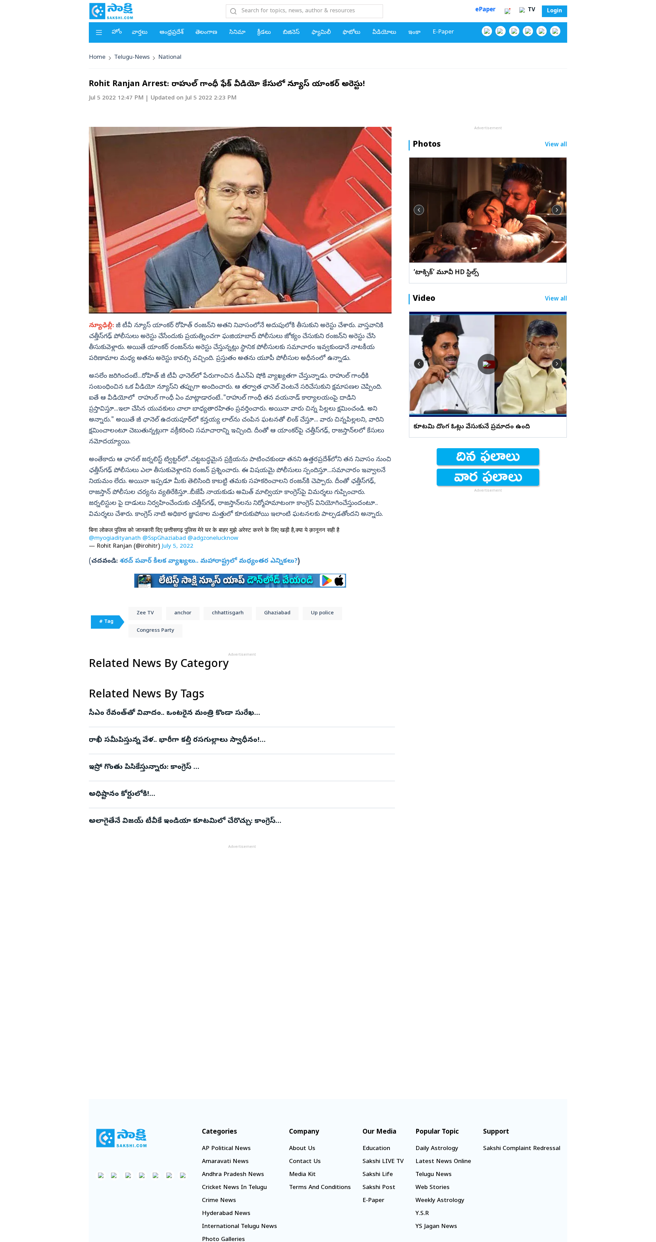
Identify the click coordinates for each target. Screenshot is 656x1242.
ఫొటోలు (351, 33)
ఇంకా (414, 33)
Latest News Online (443, 1162)
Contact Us (305, 1162)
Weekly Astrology (439, 1201)
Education (376, 1149)
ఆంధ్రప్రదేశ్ (171, 33)
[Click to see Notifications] (507, 11)
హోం (117, 32)
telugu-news (132, 58)
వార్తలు (140, 33)
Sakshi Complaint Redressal (521, 1149)
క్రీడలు (264, 33)
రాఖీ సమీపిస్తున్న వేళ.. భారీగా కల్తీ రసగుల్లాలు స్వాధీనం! (241, 740)
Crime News (219, 1201)
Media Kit (302, 1175)
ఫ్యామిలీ (321, 33)
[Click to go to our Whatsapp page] (500, 31)
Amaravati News (225, 1162)
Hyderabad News (226, 1214)
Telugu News (433, 1175)
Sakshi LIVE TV (383, 1162)
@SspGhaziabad (164, 539)
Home (97, 58)
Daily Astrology (436, 1149)
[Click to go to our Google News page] (555, 31)
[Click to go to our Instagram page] (528, 31)
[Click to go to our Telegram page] (169, 1175)
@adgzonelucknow (213, 539)
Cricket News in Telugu (234, 1188)
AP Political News (226, 1149)
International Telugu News (239, 1227)
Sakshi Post (379, 1188)
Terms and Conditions (320, 1188)
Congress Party (155, 630)
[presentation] (419, 210)
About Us (302, 1149)
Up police (322, 613)
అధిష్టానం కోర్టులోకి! (228, 794)
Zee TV (145, 613)
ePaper (485, 10)
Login (554, 11)
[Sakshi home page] (121, 1138)
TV (530, 10)
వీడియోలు (384, 33)
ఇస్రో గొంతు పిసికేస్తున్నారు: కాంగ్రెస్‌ (239, 767)
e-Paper (443, 32)
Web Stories (432, 1188)
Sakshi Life (378, 1175)
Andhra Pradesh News (233, 1175)
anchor (182, 613)
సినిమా (237, 33)
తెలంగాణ (206, 33)
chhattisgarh (228, 613)
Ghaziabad (277, 613)
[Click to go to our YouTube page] (541, 31)
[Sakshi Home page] (111, 11)
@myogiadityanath (115, 539)
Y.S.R (422, 1214)
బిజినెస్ (291, 33)
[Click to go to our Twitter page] (514, 31)
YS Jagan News (436, 1227)
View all (556, 145)
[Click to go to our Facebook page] (487, 31)
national (169, 58)
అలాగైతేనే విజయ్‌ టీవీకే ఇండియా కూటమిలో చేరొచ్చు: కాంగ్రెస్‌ (241, 821)
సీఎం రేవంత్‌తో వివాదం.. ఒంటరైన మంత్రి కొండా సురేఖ (226, 713)
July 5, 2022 (177, 546)
